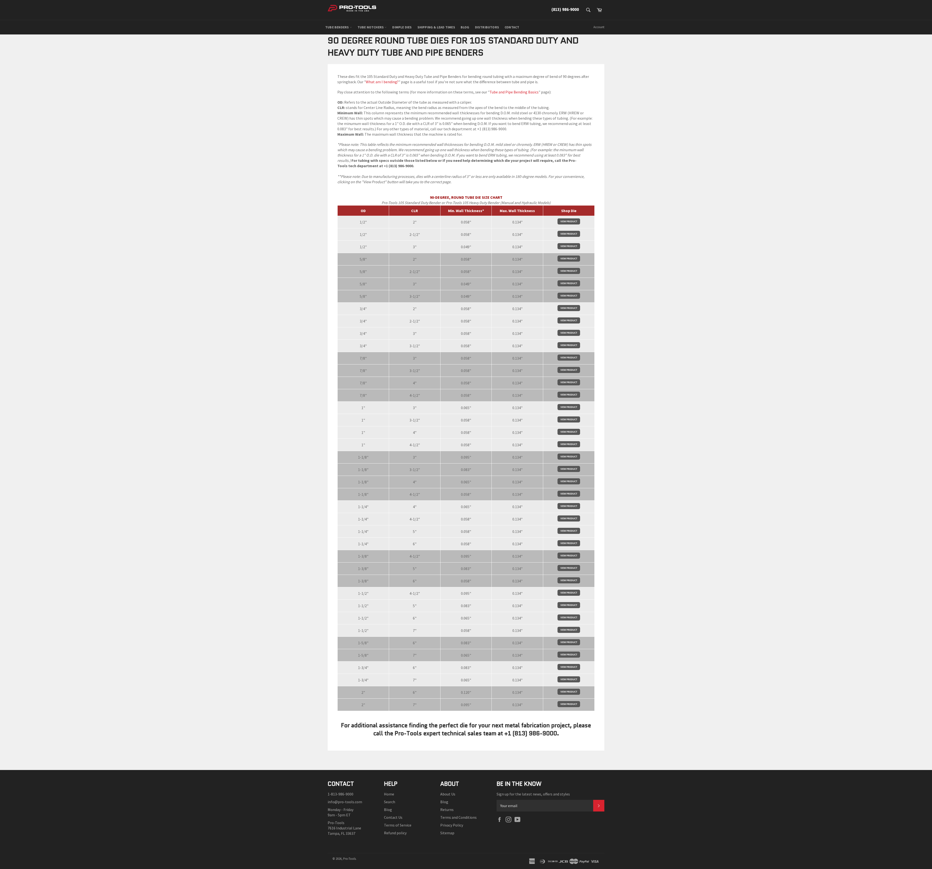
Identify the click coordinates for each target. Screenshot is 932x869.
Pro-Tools (349, 859)
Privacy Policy (451, 825)
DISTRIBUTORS (487, 27)
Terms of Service (397, 825)
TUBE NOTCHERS (371, 27)
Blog (388, 809)
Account (598, 27)
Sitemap (447, 832)
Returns (447, 809)
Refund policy (395, 832)
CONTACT (512, 27)
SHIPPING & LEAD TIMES (436, 27)
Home (389, 794)
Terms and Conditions (458, 817)
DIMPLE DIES (402, 27)
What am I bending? (382, 81)
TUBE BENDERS (337, 27)
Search (389, 801)
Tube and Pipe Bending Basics (514, 92)
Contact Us (393, 817)
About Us (447, 794)
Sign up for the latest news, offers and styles (533, 794)
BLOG (465, 27)
